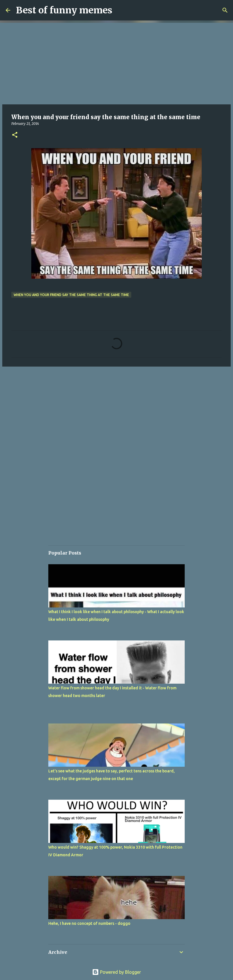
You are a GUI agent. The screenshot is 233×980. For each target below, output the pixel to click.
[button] (14, 135)
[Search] (225, 10)
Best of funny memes (64, 10)
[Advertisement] (116, 62)
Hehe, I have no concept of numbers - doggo (89, 923)
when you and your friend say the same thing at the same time (71, 295)
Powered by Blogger (120, 972)
